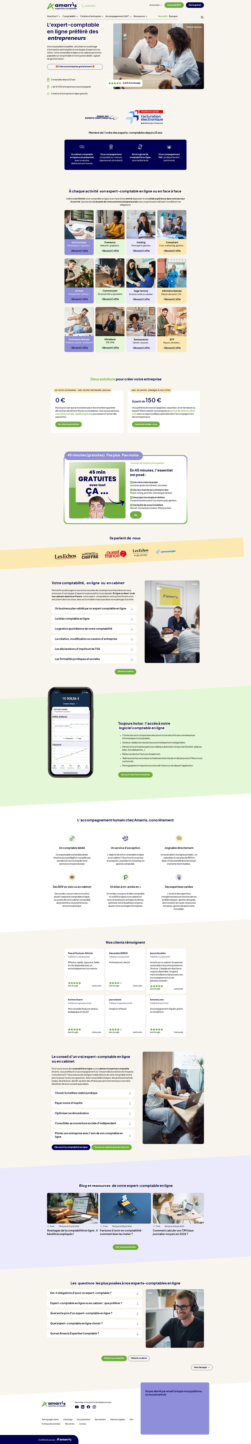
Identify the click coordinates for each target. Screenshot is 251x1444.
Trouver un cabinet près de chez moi (111, 1147)
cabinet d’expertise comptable (113, 1069)
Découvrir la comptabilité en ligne (71, 1147)
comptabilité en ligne (81, 1069)
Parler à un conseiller (114, 1358)
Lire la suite (96, 986)
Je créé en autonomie (68, 424)
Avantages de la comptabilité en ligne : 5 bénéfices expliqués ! (72, 1232)
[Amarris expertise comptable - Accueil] (54, 1404)
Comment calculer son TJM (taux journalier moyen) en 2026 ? (173, 1232)
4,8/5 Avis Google (124, 83)
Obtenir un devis (139, 1358)
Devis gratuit (195, 5)
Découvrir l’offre (79, 251)
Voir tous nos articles (125, 1247)
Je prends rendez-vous (146, 424)
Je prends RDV (174, 5)
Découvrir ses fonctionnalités (135, 775)
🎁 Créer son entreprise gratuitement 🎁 (75, 67)
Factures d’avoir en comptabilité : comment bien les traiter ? (121, 1232)
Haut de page (200, 1367)
